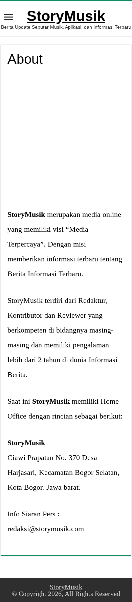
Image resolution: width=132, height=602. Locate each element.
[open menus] (8, 17)
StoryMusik (66, 16)
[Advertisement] (66, 141)
